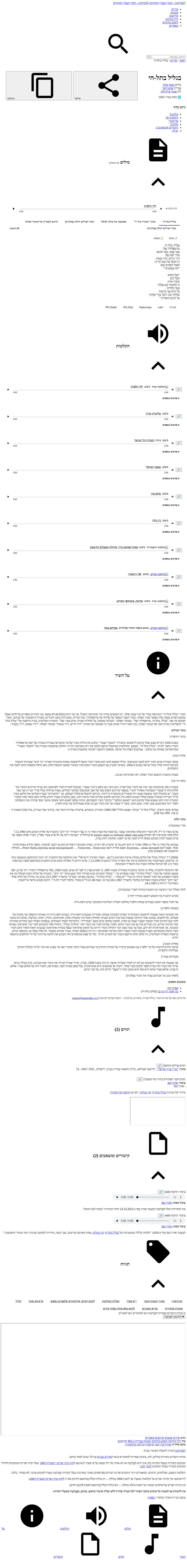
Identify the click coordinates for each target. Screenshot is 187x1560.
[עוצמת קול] (161, 208)
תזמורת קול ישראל (144, 440)
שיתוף (78, 98)
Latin (160, 307)
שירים (174, 9)
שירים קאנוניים (150, 1308)
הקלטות (172, 117)
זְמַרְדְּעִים (122, 1441)
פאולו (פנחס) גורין (128, 547)
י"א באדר (132, 1301)
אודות (168, 1444)
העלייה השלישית (110, 1301)
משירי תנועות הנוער (154, 1301)
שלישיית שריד (153, 413)
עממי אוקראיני (169, 91)
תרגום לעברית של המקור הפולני (41, 221)
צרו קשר (159, 1444)
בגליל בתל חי (169, 221)
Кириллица (145, 307)
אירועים (173, 15)
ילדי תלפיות (150, 206)
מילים (174, 114)
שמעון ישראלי (153, 467)
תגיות (175, 130)
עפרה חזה (172, 988)
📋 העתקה (158, 238)
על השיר (173, 120)
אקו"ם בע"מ (105, 1456)
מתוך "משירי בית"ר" (144, 221)
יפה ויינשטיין (135, 574)
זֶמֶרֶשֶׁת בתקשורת (135, 1444)
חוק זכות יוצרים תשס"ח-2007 (46, 1478)
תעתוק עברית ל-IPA (139, 1441)
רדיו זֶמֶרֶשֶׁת (174, 1441)
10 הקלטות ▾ (171, 208)
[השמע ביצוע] (13, 208)
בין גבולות (145, 1092)
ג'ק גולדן (156, 520)
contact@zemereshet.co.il (85, 998)
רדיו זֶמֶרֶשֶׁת (171, 19)
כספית (151, 1497)
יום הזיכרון (177, 1301)
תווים (174, 124)
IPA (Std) (128, 307)
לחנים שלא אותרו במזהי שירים (119, 1308)
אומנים (174, 12)
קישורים (58, 1556)
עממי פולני (168, 84)
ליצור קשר (146, 1466)
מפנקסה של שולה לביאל (113, 221)
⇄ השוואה (14, 228)
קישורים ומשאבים (167, 127)
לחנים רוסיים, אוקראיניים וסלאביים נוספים (73, 1301)
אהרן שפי (172, 1082)
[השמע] (8, 389)
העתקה (11, 98)
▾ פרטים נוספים (171, 398)
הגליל (18, 1301)
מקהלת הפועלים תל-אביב (103, 547)
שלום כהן (156, 493)
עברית (173, 307)
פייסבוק (149, 1444)
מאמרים (173, 25)
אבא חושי (167, 88)
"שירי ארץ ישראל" (167, 1069)
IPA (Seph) (111, 307)
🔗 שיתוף (173, 238)
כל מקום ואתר (36, 1301)
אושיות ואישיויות (174, 1308)
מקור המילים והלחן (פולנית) (79, 221)
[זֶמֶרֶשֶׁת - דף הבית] (180, 1450)
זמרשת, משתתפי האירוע (130, 601)
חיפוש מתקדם (170, 22)
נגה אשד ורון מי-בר (167, 991)
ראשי (183, 60)
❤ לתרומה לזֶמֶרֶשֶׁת (174, 1316)
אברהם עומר (111, 627)
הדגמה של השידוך (120, 1092)
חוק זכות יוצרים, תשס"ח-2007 (57, 1463)
